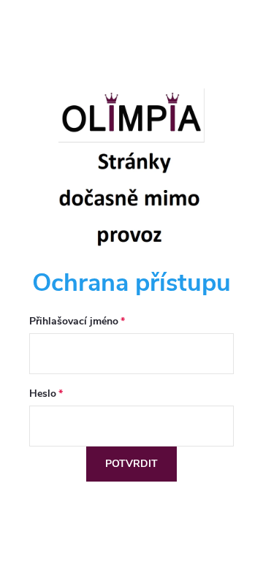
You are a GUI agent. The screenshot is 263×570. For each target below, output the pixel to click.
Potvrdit (131, 464)
